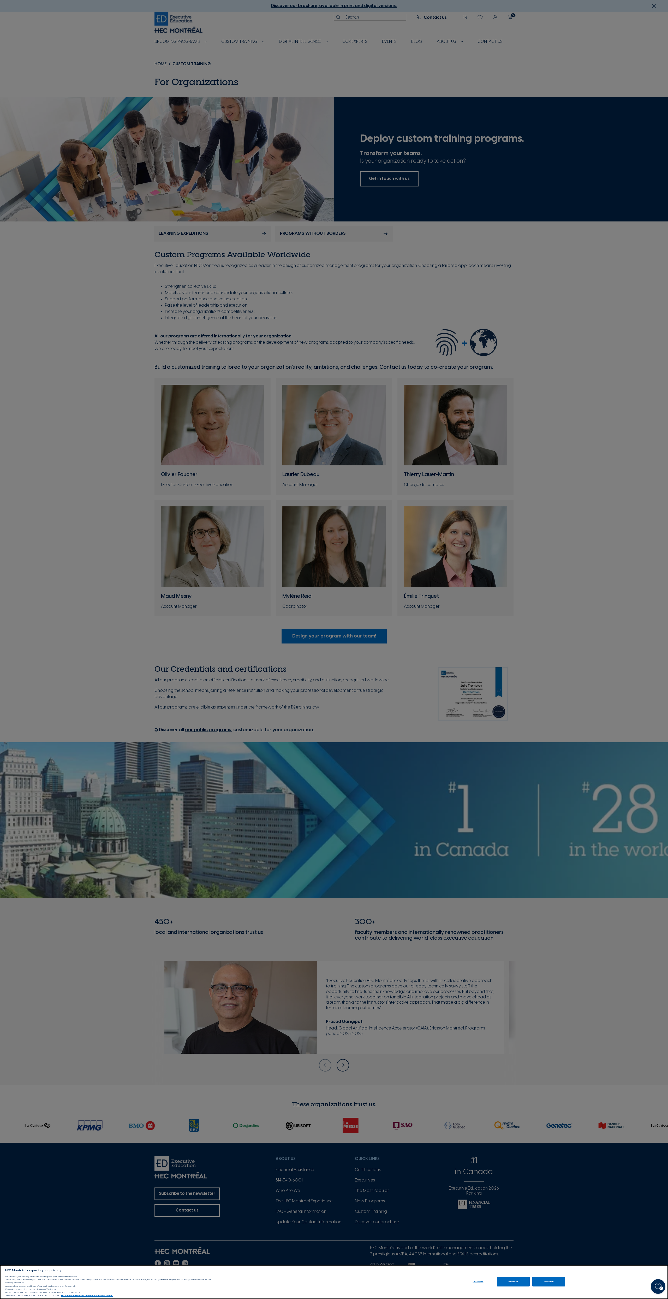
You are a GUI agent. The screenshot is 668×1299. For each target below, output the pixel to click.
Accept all (548, 1281)
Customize (478, 1281)
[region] (334, 1282)
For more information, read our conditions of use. (87, 1296)
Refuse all (513, 1281)
